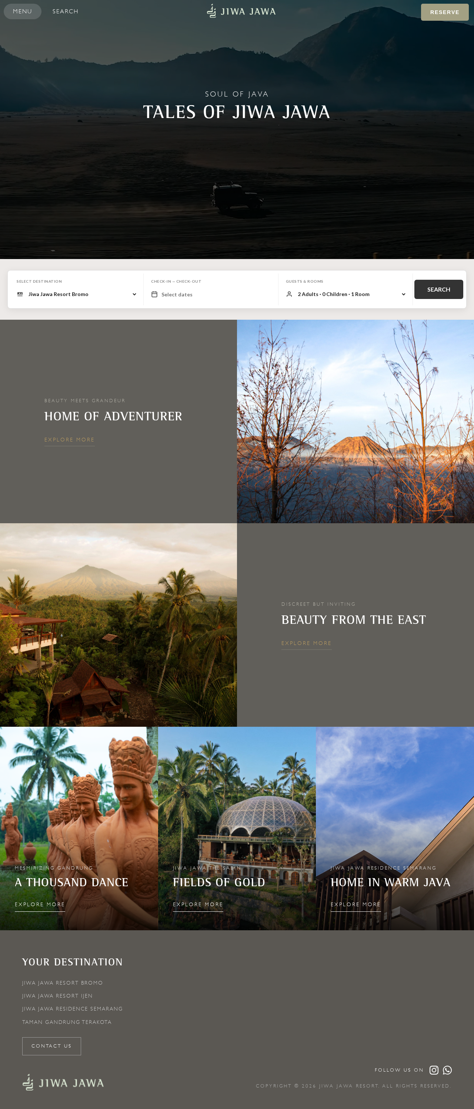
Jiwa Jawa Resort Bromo (62, 983)
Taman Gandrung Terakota (67, 1022)
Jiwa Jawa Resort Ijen (57, 996)
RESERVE (445, 12)
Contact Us (51, 1046)
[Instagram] (434, 1070)
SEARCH (438, 289)
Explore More (69, 440)
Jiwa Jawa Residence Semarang (72, 1009)
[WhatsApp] (447, 1070)
